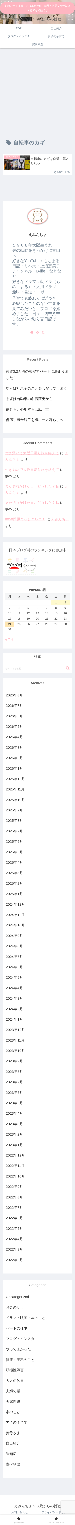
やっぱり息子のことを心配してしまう (36, 388)
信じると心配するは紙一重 (27, 409)
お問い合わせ (19, 1512)
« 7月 (9, 640)
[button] (67, 668)
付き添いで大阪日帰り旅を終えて (32, 453)
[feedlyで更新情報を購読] (37, 332)
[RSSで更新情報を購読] (43, 332)
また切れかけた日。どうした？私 (32, 486)
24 (9, 624)
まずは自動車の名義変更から (29, 399)
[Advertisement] (37, 90)
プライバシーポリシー (55, 1512)
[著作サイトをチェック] (31, 332)
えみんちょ (38, 235)
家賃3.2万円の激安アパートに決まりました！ (37, 374)
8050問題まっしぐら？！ (25, 519)
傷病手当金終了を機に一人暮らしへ (34, 420)
